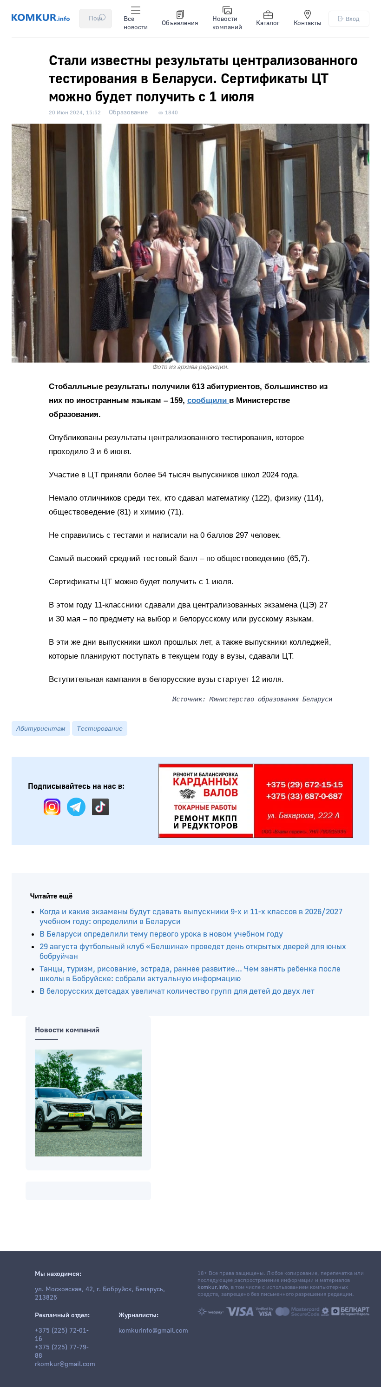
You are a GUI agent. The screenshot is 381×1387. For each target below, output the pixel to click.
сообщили (208, 400)
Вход (353, 19)
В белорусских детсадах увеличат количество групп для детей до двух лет (177, 991)
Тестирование (100, 728)
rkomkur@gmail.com (65, 1364)
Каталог (268, 23)
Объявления (180, 23)
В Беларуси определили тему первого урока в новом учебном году (161, 934)
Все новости (136, 23)
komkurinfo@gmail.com (153, 1331)
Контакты (308, 23)
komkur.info (212, 1287)
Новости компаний (227, 23)
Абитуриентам (41, 728)
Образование (128, 112)
